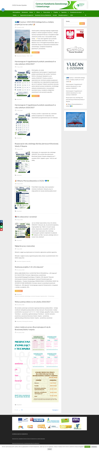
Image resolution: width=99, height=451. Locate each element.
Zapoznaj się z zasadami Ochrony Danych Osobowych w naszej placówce (28, 438)
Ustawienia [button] (94, 446)
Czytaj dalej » (36, 53)
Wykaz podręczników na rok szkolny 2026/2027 (33, 302)
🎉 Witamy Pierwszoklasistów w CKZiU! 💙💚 (32, 181)
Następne (55, 410)
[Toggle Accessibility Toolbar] (3, 9)
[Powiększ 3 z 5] (43, 353)
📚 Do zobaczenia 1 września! (26, 217)
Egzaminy (64, 12)
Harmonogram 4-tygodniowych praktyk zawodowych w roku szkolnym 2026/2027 (74, 86)
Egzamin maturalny (26, 261)
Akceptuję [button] (87, 446)
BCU (72, 15)
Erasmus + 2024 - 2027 (27, 55)
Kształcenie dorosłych (76, 12)
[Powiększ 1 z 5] (43, 336)
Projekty (56, 12)
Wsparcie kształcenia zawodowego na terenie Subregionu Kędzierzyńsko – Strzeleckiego (34, 296)
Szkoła (31, 12)
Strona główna (16, 12)
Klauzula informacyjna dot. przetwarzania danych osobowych (25, 443)
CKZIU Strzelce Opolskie (19, 5)
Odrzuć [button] (49, 449)
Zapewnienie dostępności (26, 15)
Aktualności (25, 12)
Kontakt (55, 15)
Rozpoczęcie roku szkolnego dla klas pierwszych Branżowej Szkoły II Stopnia (75, 99)
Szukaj (67, 21)
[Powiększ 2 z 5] (57, 336)
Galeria (14, 15)
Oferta (38, 12)
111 (22, 410)
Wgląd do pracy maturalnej (25, 246)
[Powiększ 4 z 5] (57, 353)
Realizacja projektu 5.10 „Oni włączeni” (29, 267)
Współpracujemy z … (63, 15)
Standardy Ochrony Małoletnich (43, 15)
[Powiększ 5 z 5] (57, 370)
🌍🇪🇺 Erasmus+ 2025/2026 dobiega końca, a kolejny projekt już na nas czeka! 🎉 (75, 79)
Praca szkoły (46, 12)
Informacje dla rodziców (27, 321)
